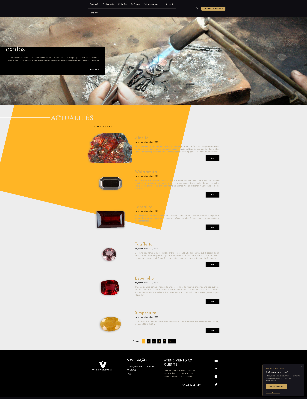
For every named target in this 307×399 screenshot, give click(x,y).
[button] (159, 4)
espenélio (144, 278)
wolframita (146, 172)
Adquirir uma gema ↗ (213, 8)
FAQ (129, 374)
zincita (142, 138)
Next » (171, 341)
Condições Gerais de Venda (141, 367)
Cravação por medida (273, 392)
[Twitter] (216, 384)
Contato (131, 370)
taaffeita (144, 244)
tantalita (144, 207)
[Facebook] (216, 377)
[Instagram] (216, 369)
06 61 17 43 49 (191, 385)
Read (212, 158)
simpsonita (145, 313)
